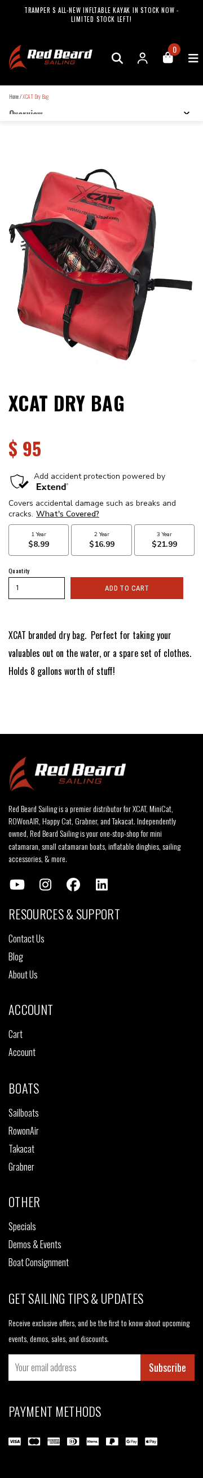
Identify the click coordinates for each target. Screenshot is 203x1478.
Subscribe (167, 1367)
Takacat (21, 1148)
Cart (15, 1034)
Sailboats (23, 1112)
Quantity (19, 570)
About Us (23, 974)
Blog (15, 956)
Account (22, 1052)
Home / (15, 96)
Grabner (21, 1166)
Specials (22, 1226)
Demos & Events (34, 1244)
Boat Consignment (38, 1262)
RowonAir (23, 1130)
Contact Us (26, 938)
